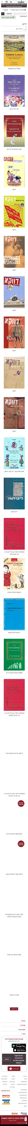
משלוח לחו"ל (24, 1100)
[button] (11, 28)
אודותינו (13, 1076)
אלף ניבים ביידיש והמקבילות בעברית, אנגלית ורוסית (14, 915)
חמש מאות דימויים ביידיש (14, 834)
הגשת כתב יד (12, 1087)
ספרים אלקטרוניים (23, 1095)
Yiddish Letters (14, 69)
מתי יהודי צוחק (14, 109)
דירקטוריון (13, 1084)
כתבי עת (25, 1076)
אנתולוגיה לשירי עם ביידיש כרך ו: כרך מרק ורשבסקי (14, 714)
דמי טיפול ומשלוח (23, 1098)
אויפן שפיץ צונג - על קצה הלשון (14, 471)
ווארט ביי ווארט (14, 995)
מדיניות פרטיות (4, 1079)
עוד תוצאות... (14, 1009)
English (5, 10)
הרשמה (7, 1059)
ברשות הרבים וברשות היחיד (14, 753)
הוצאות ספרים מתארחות (22, 1084)
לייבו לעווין (14, 512)
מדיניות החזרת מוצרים (22, 1103)
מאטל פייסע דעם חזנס (14, 955)
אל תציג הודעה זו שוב (21, 1123)
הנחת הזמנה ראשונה (22, 1092)
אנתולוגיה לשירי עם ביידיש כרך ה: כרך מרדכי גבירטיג (14, 794)
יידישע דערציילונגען (14, 632)
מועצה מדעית (12, 1081)
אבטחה (25, 1106)
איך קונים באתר (24, 1089)
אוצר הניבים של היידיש (14, 149)
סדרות (25, 1079)
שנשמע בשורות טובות (14, 592)
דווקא (14, 189)
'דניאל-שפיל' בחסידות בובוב (14, 874)
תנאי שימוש (4, 1081)
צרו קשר (13, 1079)
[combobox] (20, 13)
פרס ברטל (5, 1084)
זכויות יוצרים (4, 1076)
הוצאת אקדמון (24, 1081)
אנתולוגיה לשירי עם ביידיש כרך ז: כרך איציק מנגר (14, 553)
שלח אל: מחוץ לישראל (17, 10)
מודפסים (9, 14)
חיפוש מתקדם (23, 16)
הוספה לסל (14, 64)
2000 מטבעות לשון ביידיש (14, 673)
